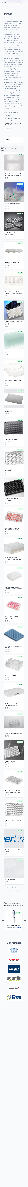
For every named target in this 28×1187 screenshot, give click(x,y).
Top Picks (6, 904)
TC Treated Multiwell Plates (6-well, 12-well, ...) (13, 119)
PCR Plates (8, 115)
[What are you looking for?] (21, 3)
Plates (8, 8)
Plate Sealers (8, 128)
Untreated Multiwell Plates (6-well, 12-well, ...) (14, 124)
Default (13, 148)
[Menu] (25, 3)
